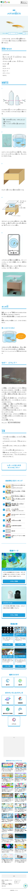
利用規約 (3, 881)
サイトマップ (16, 883)
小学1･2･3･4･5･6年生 (13, 33)
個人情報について (17, 881)
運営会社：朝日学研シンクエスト (7, 880)
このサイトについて (17, 880)
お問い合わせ (4, 886)
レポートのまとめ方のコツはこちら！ (14, 466)
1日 (24, 33)
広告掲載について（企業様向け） (7, 884)
